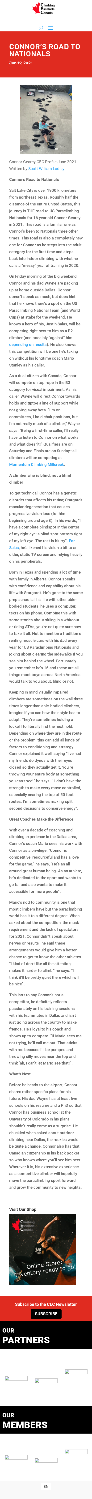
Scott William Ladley (46, 168)
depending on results (28, 344)
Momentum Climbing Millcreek (36, 464)
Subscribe (46, 1313)
